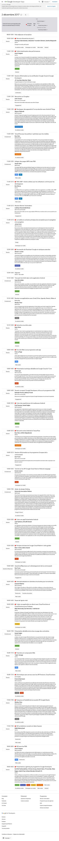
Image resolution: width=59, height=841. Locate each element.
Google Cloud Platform (7, 823)
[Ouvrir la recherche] (39, 2)
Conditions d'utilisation (7, 834)
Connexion (54, 1)
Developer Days (18, 2)
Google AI (4, 826)
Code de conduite (25, 800)
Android (3, 817)
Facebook (4, 800)
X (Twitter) (4, 803)
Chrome (3, 819)
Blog (3, 798)
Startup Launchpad (44, 807)
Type (37, 18)
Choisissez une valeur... (41, 27)
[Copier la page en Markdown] (25, 15)
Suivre (38, 23)
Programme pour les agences (46, 800)
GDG (41, 803)
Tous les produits (5, 828)
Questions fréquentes (26, 798)
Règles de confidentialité (18, 834)
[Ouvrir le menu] (2, 1)
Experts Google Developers (46, 805)
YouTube (4, 805)
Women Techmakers (44, 798)
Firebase (4, 821)
